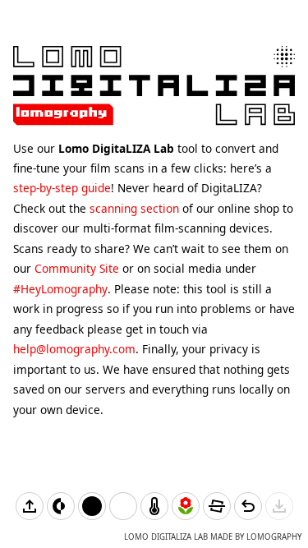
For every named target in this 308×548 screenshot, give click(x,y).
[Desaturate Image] (186, 506)
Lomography (273, 537)
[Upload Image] (30, 506)
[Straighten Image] (217, 506)
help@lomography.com (74, 349)
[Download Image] (279, 506)
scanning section (134, 208)
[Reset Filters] (248, 506)
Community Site (76, 268)
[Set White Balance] (154, 506)
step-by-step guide (62, 188)
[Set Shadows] (92, 506)
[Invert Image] (61, 506)
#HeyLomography (60, 289)
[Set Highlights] (123, 506)
